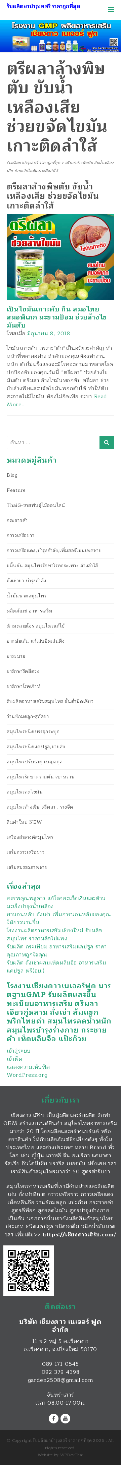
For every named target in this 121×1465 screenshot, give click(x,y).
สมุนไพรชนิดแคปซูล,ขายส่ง (36, 747)
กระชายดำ (17, 520)
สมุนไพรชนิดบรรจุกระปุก (33, 732)
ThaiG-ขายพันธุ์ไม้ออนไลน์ (36, 505)
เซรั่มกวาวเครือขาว (26, 852)
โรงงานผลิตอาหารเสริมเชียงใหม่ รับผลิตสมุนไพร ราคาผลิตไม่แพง (54, 934)
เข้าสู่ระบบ (19, 1051)
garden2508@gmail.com (60, 1380)
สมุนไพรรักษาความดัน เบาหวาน (41, 777)
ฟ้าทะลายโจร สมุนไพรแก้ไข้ (36, 626)
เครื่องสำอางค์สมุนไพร (30, 837)
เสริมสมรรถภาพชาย (27, 867)
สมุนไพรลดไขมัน (25, 792)
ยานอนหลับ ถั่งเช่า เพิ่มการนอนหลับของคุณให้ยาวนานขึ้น (59, 918)
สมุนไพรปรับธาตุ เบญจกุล (35, 762)
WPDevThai (72, 1455)
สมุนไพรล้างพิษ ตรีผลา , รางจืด (40, 807)
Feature (16, 490)
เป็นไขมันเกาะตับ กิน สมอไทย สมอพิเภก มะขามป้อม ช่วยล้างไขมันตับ (57, 317)
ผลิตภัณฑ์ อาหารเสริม (29, 611)
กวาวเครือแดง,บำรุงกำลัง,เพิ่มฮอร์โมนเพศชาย (54, 550)
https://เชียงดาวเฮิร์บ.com (78, 1234)
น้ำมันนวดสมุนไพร (27, 596)
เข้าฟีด (14, 1059)
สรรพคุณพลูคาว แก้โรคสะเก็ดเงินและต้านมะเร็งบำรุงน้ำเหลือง (56, 902)
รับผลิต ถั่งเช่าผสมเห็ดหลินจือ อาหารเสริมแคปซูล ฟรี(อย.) (56, 966)
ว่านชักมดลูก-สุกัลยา (28, 716)
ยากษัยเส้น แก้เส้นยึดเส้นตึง (36, 641)
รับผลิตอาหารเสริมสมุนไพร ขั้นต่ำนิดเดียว (50, 701)
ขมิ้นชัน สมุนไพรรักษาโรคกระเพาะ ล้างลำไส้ (52, 566)
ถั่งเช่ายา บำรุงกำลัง (26, 581)
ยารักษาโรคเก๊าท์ (23, 686)
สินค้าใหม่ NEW (24, 822)
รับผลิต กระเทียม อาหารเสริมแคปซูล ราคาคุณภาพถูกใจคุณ (57, 950)
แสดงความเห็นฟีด (28, 1067)
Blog (12, 475)
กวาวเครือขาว (21, 535)
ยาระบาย (16, 656)
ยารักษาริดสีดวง (23, 671)
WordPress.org (27, 1075)
